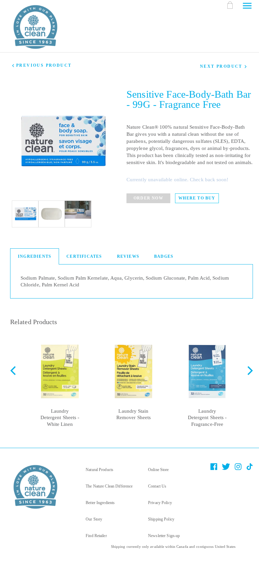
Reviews (128, 256)
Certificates (84, 256)
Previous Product (43, 65)
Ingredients (34, 256)
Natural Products (99, 469)
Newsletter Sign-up (164, 535)
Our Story (94, 519)
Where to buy (196, 198)
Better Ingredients (100, 502)
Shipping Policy (161, 519)
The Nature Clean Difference (109, 486)
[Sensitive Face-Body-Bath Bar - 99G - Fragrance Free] (25, 213)
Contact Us (157, 486)
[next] (249, 392)
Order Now (148, 198)
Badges (163, 256)
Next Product (221, 66)
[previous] (13, 392)
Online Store (158, 469)
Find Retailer (96, 535)
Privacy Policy (160, 502)
